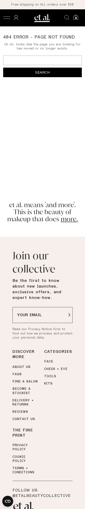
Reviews (20, 411)
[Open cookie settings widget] (7, 501)
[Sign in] (16, 18)
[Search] (66, 18)
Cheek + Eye (56, 369)
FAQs (17, 374)
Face (48, 361)
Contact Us (23, 419)
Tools (50, 376)
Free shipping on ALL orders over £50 (42, 4)
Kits (48, 383)
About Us (21, 367)
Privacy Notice (40, 329)
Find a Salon (25, 381)
